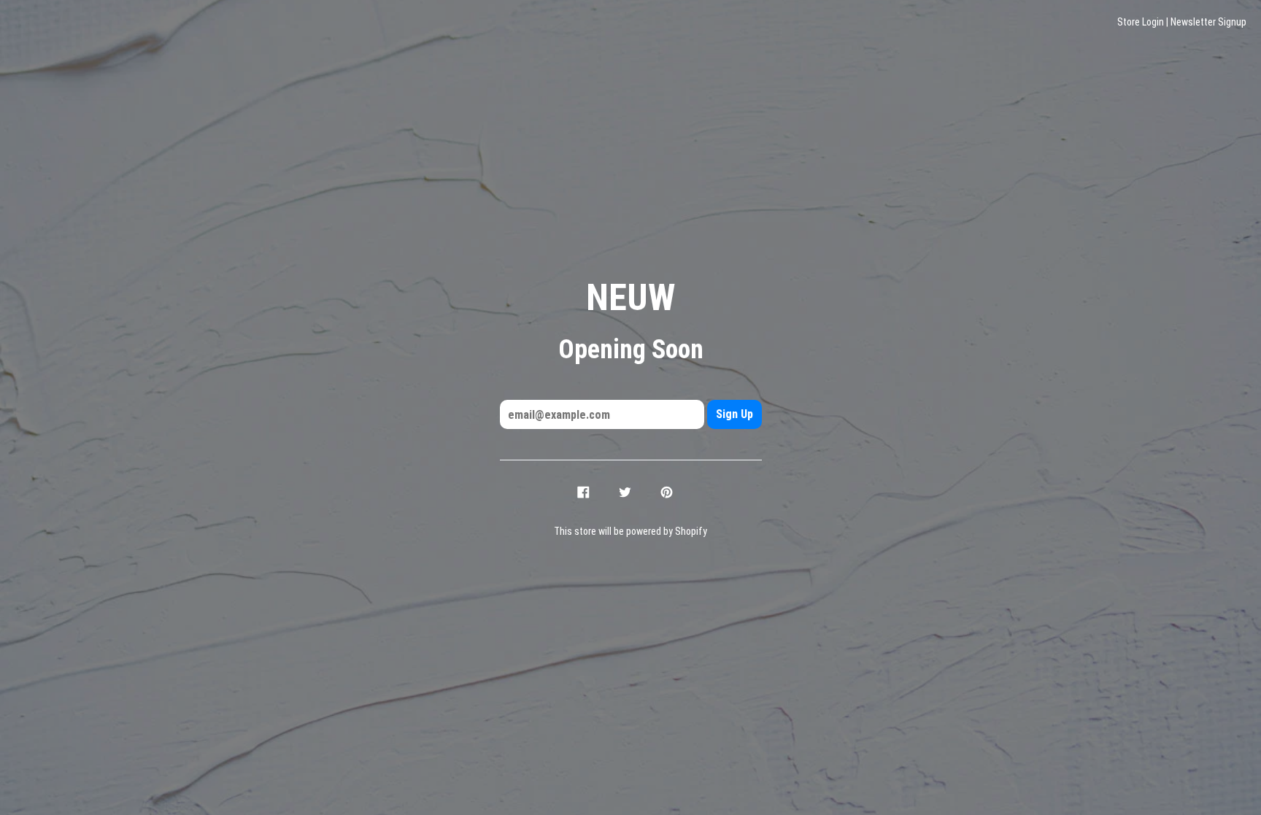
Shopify (691, 531)
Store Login (1140, 22)
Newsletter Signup (1208, 22)
